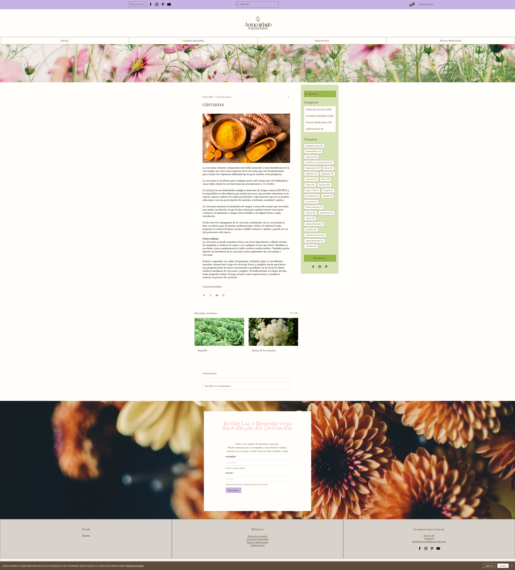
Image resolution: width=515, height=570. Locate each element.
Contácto (429, 538)
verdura (312, 246)
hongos (329, 190)
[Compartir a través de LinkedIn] (217, 295)
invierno (312, 201)
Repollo (202, 350)
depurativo (313, 168)
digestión (328, 173)
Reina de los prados (264, 350)
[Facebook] (150, 4)
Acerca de (429, 535)
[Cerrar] (511, 566)
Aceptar (503, 565)
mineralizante (315, 207)
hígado (328, 196)
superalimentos (315, 240)
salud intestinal (315, 224)
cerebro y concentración (320, 162)
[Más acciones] (288, 97)
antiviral (312, 157)
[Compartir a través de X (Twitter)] (210, 295)
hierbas (325, 184)
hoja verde (313, 190)
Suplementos (257, 545)
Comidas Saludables (212, 286)
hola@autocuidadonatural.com (429, 541)
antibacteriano (315, 145)
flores (326, 179)
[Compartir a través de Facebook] (204, 295)
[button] (412, 4)
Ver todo (294, 313)
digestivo (312, 173)
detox (329, 168)
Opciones (489, 565)
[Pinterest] (163, 4)
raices (311, 218)
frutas (311, 184)
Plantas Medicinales (257, 542)
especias (312, 179)
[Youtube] (169, 4)
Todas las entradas (257, 536)
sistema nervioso (316, 235)
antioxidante (314, 151)
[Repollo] (219, 332)
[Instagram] (157, 4)
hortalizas (313, 196)
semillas (312, 229)
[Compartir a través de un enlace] (223, 295)
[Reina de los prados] (273, 332)
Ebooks (86, 535)
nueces (311, 212)
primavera (327, 212)
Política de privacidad (134, 565)
